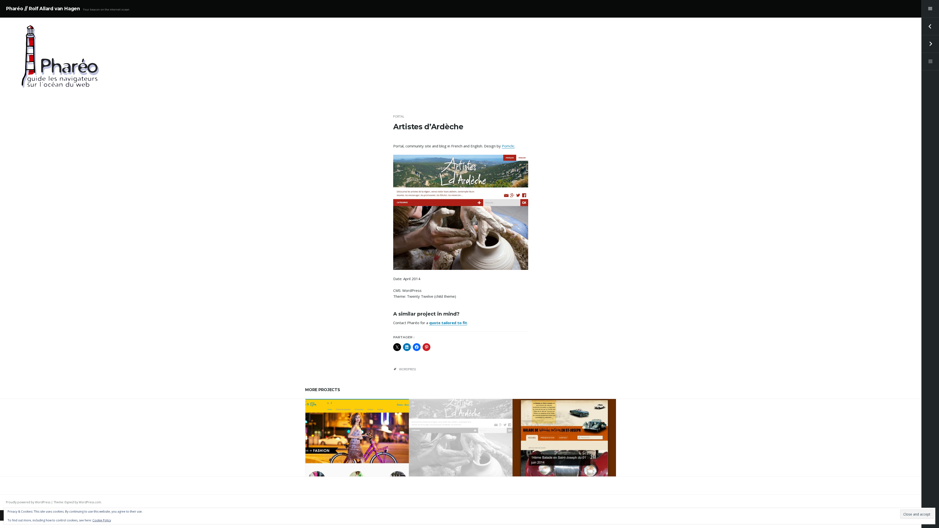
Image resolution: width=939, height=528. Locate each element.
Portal (398, 116)
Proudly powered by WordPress (28, 502)
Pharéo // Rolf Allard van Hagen (43, 8)
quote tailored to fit (448, 322)
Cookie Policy (101, 520)
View (360, 449)
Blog (338, 426)
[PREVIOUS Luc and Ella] (930, 26)
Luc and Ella (357, 435)
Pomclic (508, 145)
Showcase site (369, 426)
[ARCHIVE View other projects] (930, 61)
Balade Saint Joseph (564, 435)
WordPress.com (90, 502)
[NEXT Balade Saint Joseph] (930, 44)
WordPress (407, 369)
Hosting (350, 426)
